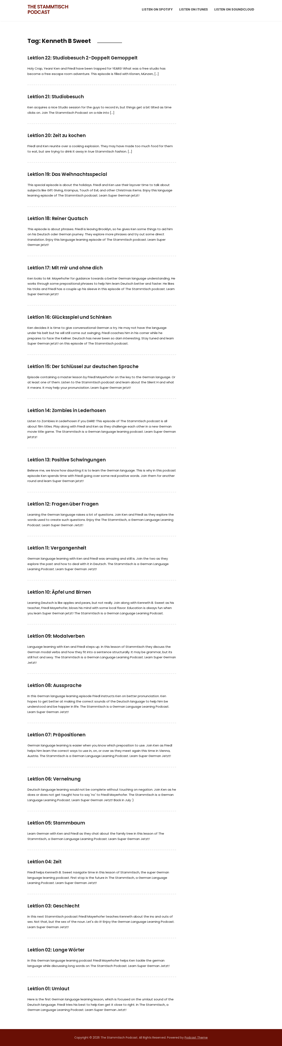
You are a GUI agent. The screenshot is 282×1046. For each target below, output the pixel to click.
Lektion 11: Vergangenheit (56, 548)
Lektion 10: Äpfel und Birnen (59, 592)
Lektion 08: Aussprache (54, 685)
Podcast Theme (196, 1037)
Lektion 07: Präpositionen (56, 735)
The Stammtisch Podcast (47, 9)
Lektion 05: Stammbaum (56, 823)
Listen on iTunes (193, 9)
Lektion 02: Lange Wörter (56, 950)
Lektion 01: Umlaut (48, 989)
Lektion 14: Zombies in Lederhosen (66, 410)
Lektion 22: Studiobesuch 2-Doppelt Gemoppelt (82, 58)
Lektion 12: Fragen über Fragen (62, 504)
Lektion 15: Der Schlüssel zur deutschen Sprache (83, 366)
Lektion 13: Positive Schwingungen (66, 460)
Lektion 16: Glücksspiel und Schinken (69, 317)
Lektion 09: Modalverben (55, 636)
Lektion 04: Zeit (44, 862)
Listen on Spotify (157, 9)
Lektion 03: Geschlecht (53, 906)
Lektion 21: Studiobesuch (55, 97)
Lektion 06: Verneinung (54, 779)
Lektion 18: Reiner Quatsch (57, 218)
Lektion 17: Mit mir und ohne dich (64, 268)
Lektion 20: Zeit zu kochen (56, 135)
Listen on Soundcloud (234, 9)
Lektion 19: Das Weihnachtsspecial (67, 174)
